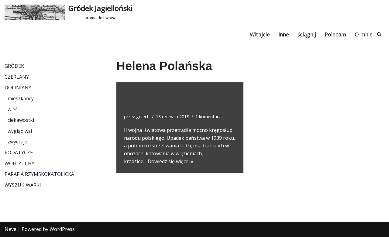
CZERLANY (17, 77)
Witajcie (260, 34)
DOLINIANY (18, 87)
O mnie (364, 34)
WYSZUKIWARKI (23, 185)
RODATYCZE (19, 152)
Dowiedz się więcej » (170, 161)
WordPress (62, 229)
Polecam (335, 34)
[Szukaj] (379, 34)
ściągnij (307, 34)
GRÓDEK (14, 66)
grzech (143, 116)
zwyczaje (17, 141)
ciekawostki (21, 120)
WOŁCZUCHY (19, 163)
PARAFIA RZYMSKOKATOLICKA (39, 174)
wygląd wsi (20, 131)
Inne (283, 34)
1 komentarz (208, 116)
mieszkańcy (21, 98)
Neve (10, 229)
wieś (13, 109)
